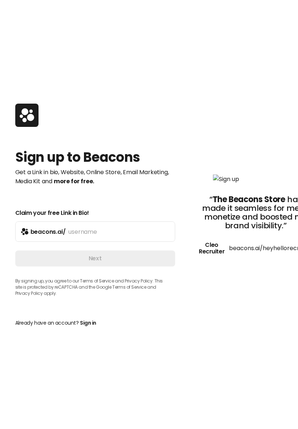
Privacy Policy (29, 293)
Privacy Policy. (139, 281)
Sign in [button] (88, 322)
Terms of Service (97, 281)
